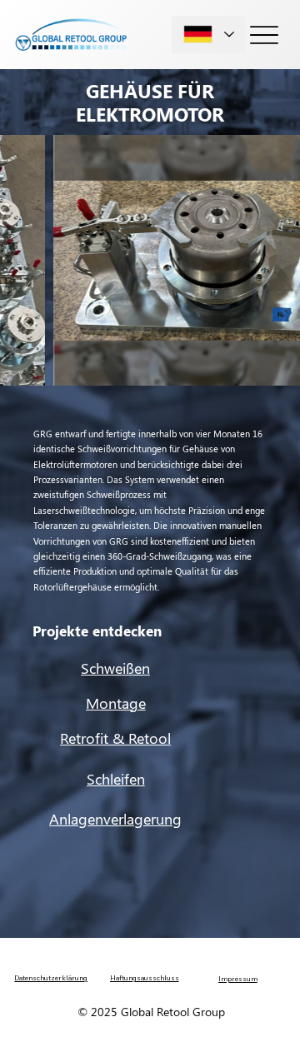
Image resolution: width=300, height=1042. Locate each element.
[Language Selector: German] (208, 34)
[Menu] (264, 34)
